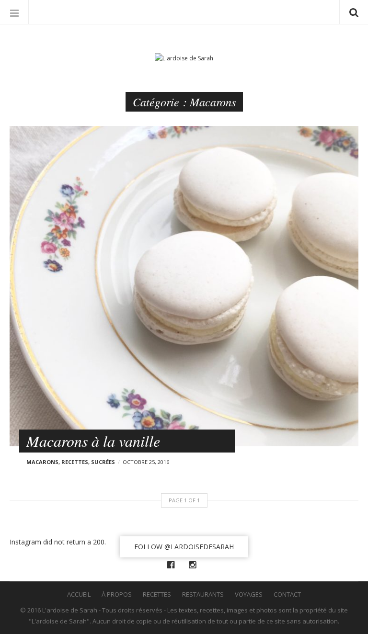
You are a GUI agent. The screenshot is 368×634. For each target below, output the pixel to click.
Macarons (42, 461)
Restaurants (203, 594)
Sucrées (103, 461)
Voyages (249, 594)
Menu (14, 12)
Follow (184, 546)
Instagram (195, 565)
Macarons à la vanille (93, 440)
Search (353, 12)
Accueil (79, 594)
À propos (117, 594)
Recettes (74, 461)
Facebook (173, 565)
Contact (287, 594)
